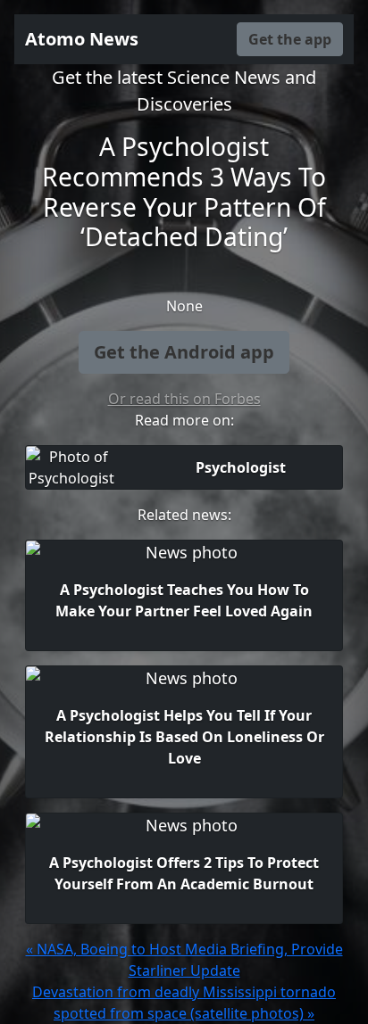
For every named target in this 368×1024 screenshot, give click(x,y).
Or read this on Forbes (184, 399)
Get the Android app (184, 352)
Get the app (289, 39)
